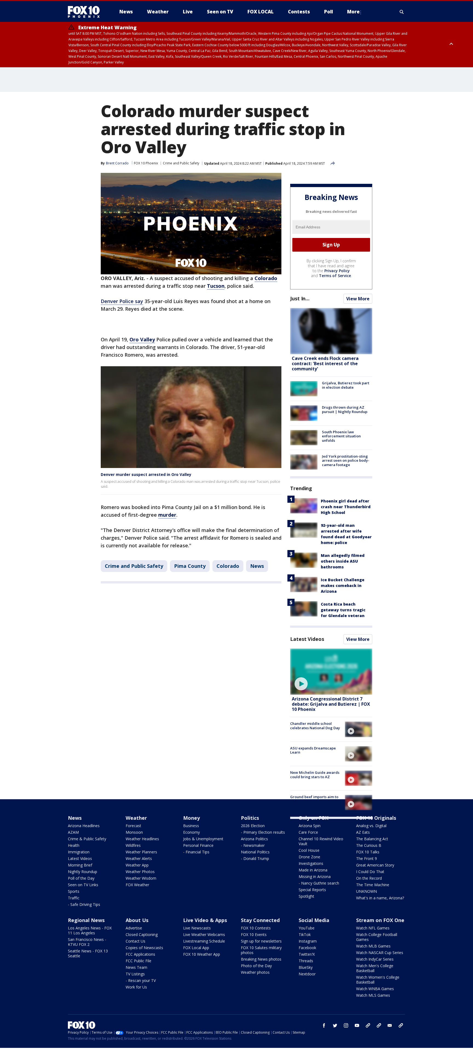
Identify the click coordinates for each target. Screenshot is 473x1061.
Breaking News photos (261, 959)
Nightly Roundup (82, 871)
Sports (73, 891)
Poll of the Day (81, 878)
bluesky (378, 1025)
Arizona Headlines (84, 825)
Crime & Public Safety (87, 838)
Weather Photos (140, 871)
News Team (136, 967)
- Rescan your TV (141, 980)
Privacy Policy (337, 270)
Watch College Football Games (376, 937)
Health (73, 845)
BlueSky (306, 967)
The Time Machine (372, 884)
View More (358, 299)
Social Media (314, 920)
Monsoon (134, 832)
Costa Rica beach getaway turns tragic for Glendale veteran (343, 609)
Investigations (311, 863)
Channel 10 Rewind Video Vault (321, 841)
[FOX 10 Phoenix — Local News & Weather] (86, 11)
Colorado (228, 566)
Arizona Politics (254, 838)
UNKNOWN (366, 891)
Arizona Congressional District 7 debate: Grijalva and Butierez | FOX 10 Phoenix (331, 704)
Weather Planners (141, 851)
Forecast (133, 825)
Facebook (307, 947)
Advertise (134, 928)
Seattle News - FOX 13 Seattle (88, 953)
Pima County (190, 566)
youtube (357, 1025)
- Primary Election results (263, 832)
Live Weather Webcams (204, 934)
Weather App (137, 865)
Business (191, 825)
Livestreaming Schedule (204, 941)
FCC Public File (138, 960)
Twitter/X (307, 954)
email (389, 1025)
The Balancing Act (372, 838)
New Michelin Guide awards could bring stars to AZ (314, 774)
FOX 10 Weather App (201, 954)
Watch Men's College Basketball (374, 968)
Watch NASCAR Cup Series (379, 952)
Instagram (308, 941)
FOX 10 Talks (367, 851)
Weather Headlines (142, 838)
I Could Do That (370, 871)
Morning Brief (80, 865)
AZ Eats (363, 832)
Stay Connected (260, 920)
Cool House (309, 850)
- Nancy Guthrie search (319, 883)
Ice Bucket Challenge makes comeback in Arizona (342, 585)
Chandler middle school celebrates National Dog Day (315, 725)
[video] (331, 672)
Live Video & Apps (205, 920)
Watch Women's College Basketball (377, 980)
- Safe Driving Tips (84, 904)
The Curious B (368, 845)
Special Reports (312, 889)
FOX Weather (137, 884)
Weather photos (255, 972)
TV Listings (135, 973)
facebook (324, 1025)
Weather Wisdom (141, 878)
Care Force (308, 832)
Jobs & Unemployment (203, 838)
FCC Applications (140, 954)
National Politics (255, 851)
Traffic (73, 897)
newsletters (400, 1025)
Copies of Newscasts (144, 947)
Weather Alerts (139, 858)
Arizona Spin (310, 825)
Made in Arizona (313, 870)
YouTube (307, 928)
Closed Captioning (142, 934)
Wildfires (133, 845)
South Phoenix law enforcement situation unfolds (341, 436)
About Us (137, 920)
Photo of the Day (256, 965)
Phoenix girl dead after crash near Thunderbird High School (346, 506)
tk (368, 1025)
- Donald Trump (255, 858)
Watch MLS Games (373, 995)
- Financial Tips (196, 851)
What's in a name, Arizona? (380, 897)
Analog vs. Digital (371, 825)
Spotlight (306, 896)
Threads (306, 960)
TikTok (305, 934)
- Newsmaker (253, 845)
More (353, 11)
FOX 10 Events (254, 934)
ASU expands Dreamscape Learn (313, 750)
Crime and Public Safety (181, 163)
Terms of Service (335, 275)
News (257, 566)
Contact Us (135, 941)
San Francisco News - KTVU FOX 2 (87, 942)
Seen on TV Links (83, 884)
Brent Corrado (117, 163)
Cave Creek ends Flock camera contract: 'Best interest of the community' (325, 363)
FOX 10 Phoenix (146, 163)
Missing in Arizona (315, 876)
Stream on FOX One (380, 920)
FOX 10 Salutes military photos (261, 950)
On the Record (369, 878)
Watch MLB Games (373, 946)
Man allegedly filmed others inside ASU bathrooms (343, 561)
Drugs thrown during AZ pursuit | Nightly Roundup (344, 409)
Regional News (86, 920)
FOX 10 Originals (376, 818)
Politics (250, 818)
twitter (335, 1025)
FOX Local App (196, 947)
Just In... (300, 298)
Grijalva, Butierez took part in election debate (345, 385)
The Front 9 (366, 858)
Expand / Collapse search (402, 12)
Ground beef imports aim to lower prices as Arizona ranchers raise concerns (314, 801)
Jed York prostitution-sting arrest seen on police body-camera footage (345, 460)
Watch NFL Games (373, 928)
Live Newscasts (197, 928)
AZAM (73, 832)
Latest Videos (307, 639)
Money (191, 818)
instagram (346, 1025)
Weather (136, 818)
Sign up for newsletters (261, 941)
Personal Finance (198, 845)
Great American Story (375, 865)
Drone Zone (309, 856)
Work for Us (136, 987)
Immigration (79, 851)
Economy (191, 832)
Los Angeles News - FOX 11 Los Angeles (90, 930)
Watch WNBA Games (375, 988)
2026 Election (253, 825)
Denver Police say (122, 301)
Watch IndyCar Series (375, 959)
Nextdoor (307, 973)
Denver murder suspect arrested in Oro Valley (146, 474)
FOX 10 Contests (256, 928)
